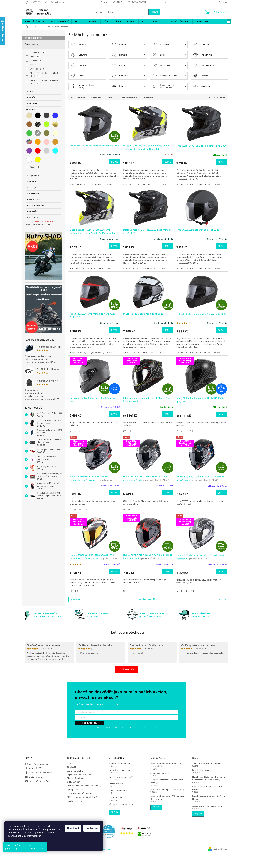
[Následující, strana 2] (219, 599)
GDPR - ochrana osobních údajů (82, 797)
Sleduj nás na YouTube (40, 781)
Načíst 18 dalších (148, 599)
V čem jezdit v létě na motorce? (207, 763)
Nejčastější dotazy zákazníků (80, 774)
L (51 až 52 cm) (95, 268)
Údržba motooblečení (119, 790)
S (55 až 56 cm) (96, 184)
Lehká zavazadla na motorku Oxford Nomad (209, 797)
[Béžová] (29, 115)
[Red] (38, 151)
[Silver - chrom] (46, 151)
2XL (191, 431)
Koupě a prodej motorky (120, 763)
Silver (34, 167)
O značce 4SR (115, 797)
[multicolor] (29, 142)
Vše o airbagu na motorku (121, 804)
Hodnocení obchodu (126, 632)
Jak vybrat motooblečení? (121, 777)
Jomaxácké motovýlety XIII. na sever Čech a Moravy (167, 797)
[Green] (29, 133)
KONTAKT (117, 2)
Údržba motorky (116, 784)
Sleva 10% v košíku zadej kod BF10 (44, 74)
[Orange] (38, 142)
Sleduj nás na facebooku (40, 772)
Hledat (154, 12)
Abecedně (148, 97)
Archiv (114, 812)
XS (124, 431)
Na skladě (37, 52)
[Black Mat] (46, 115)
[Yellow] (38, 160)
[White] (29, 160)
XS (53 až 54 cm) (78, 184)
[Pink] (46, 142)
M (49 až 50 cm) (77, 268)
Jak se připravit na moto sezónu (207, 806)
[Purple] (29, 151)
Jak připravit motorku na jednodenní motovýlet (167, 781)
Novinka (35, 60)
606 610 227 (35, 768)
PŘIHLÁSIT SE (89, 723)
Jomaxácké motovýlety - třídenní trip (167, 789)
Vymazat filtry (42, 221)
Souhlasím (92, 828)
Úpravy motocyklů (75, 789)
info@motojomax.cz (38, 764)
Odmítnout (73, 828)
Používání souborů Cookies (79, 793)
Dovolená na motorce (202, 770)
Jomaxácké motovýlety (119, 770)
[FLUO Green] (46, 124)
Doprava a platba (137, 2)
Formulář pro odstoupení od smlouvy (84, 786)
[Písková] (55, 142)
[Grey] (38, 133)
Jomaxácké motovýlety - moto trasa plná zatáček (167, 764)
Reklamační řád (74, 782)
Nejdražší (111, 97)
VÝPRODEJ (37, 69)
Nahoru (77, 599)
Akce (34, 56)
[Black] (38, 115)
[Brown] (29, 124)
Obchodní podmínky (76, 778)
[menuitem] (35, 21)
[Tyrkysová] (55, 151)
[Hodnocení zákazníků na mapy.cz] (144, 831)
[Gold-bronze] (55, 124)
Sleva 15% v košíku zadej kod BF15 (44, 81)
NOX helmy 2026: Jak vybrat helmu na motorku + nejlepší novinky (208, 778)
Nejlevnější (96, 97)
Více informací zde (31, 836)
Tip (33, 64)
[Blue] (55, 115)
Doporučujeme (78, 97)
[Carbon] (38, 124)
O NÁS (104, 2)
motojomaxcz (35, 777)
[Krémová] (55, 133)
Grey (35, 44)
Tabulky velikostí (74, 801)
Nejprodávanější (130, 97)
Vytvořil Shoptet (221, 849)
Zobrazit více (127, 669)
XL (80, 431)
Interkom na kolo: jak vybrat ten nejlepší (207, 787)
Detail (114, 161)
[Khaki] (46, 133)
